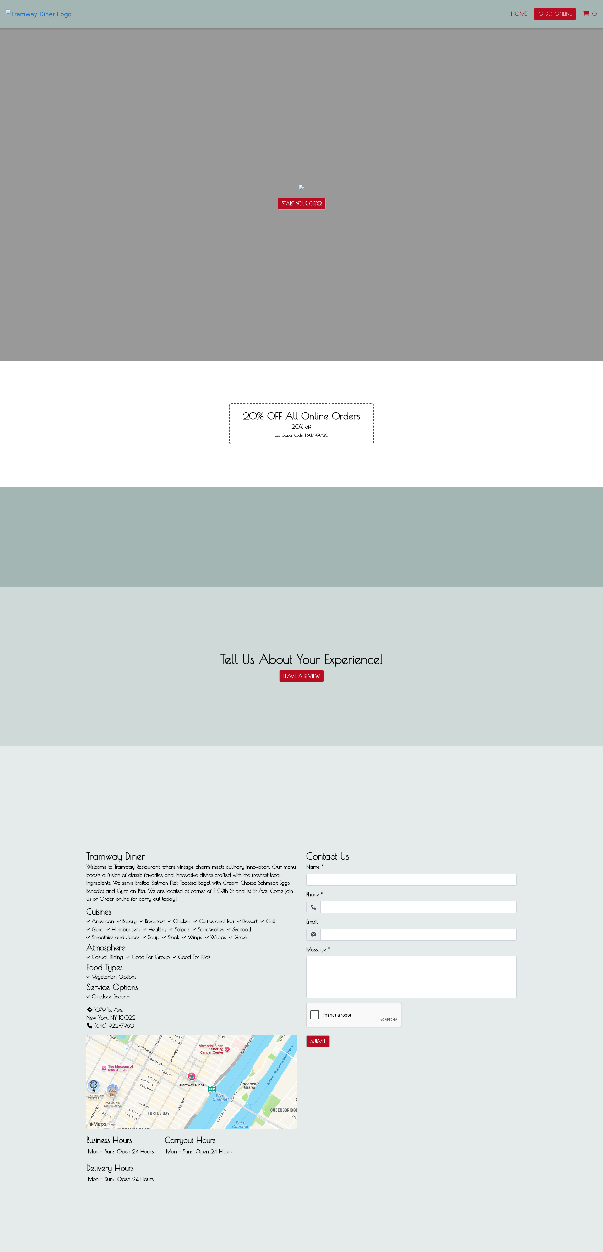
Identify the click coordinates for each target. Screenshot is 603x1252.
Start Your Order (302, 203)
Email (312, 922)
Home (519, 14)
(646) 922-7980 (114, 1026)
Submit (318, 1041)
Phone (312, 894)
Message (316, 949)
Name (313, 867)
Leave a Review (301, 676)
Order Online (555, 14)
